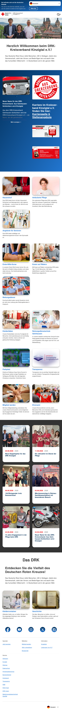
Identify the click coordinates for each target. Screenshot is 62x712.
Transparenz (37, 369)
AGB (4, 684)
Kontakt (5, 662)
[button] (15, 96)
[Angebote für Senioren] (16, 219)
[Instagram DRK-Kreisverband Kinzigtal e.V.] (31, 629)
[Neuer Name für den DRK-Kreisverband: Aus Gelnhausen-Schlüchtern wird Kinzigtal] (45, 517)
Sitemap (5, 665)
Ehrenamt (36, 405)
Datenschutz (6, 668)
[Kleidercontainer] (16, 600)
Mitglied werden (9, 405)
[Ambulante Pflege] (45, 186)
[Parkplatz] (16, 358)
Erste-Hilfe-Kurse (9, 264)
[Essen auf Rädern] (45, 253)
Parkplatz (6, 369)
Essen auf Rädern (39, 264)
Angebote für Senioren (12, 230)
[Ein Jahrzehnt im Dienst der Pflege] (45, 436)
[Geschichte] (45, 600)
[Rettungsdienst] (16, 286)
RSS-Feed (6, 688)
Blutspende (25, 651)
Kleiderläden (8, 331)
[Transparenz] (45, 358)
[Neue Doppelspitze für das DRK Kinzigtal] (16, 436)
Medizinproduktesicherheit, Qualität (10, 695)
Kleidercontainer (9, 611)
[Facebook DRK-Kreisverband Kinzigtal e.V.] (7, 629)
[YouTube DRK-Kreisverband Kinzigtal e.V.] (19, 629)
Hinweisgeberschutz (8, 671)
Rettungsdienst (9, 297)
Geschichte (37, 611)
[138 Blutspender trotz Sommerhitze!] (16, 476)
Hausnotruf (7, 197)
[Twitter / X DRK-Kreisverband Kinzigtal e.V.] (42, 629)
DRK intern (6, 691)
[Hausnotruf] (16, 186)
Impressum (6, 678)
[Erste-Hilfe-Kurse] (16, 253)
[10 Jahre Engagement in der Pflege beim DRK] (16, 517)
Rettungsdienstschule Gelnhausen (41, 332)
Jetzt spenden (7, 644)
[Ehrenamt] (45, 393)
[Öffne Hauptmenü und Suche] (59, 14)
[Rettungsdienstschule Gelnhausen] (45, 319)
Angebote (44, 644)
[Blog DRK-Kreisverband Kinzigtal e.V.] (54, 629)
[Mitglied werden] (16, 393)
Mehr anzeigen (15, 122)
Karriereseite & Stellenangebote (42, 115)
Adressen (5, 658)
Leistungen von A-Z (46, 647)
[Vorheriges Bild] (27, 86)
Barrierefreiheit (7, 675)
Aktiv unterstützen (27, 647)
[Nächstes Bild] (5, 86)
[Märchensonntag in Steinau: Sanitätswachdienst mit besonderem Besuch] (45, 476)
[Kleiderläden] (16, 319)
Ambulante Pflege (39, 197)
